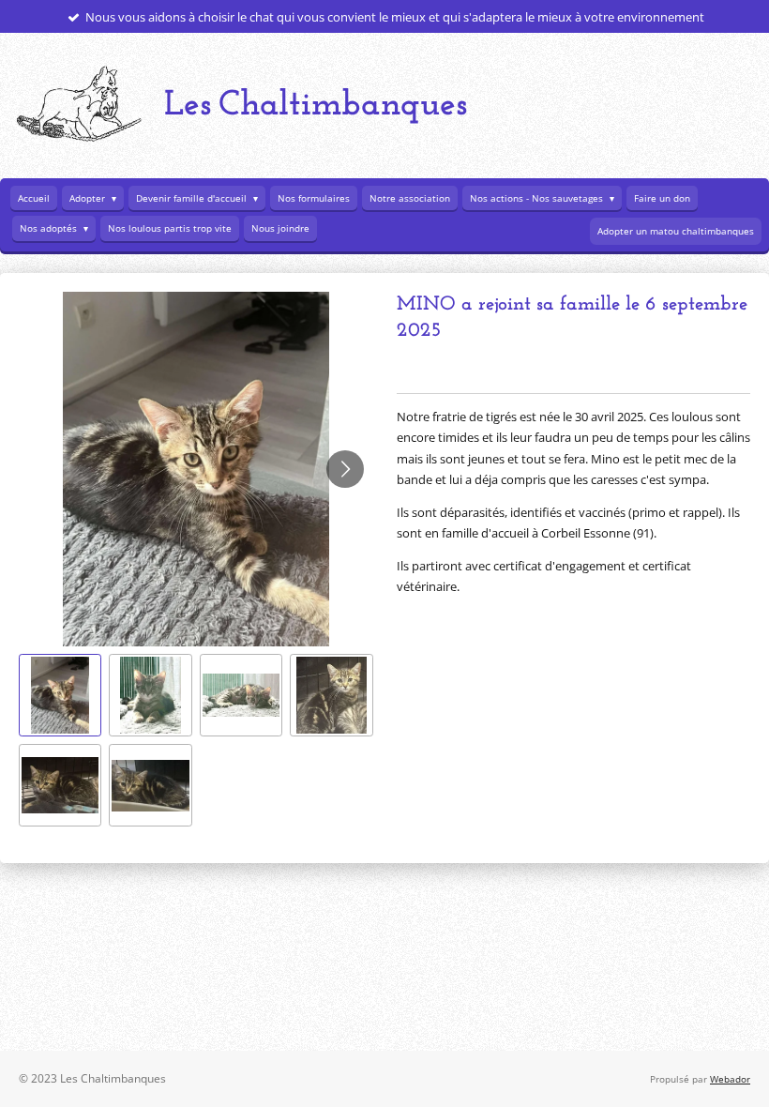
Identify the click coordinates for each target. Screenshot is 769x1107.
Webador (730, 1078)
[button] (60, 695)
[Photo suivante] (345, 469)
